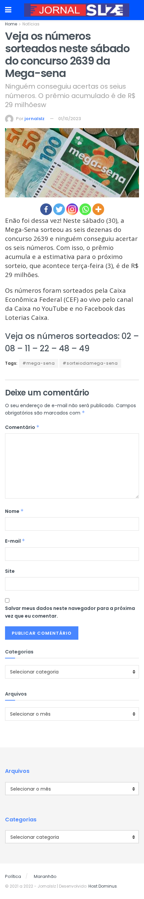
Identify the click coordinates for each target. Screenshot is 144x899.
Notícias (31, 24)
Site (10, 571)
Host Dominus (102, 886)
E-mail (15, 541)
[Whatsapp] (85, 209)
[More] (98, 209)
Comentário (22, 427)
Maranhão (45, 876)
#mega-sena (38, 363)
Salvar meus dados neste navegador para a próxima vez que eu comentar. (70, 612)
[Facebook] (46, 209)
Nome (14, 511)
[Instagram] (72, 209)
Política (13, 876)
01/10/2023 (69, 118)
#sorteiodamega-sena (90, 363)
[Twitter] (59, 209)
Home (11, 24)
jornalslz (34, 118)
